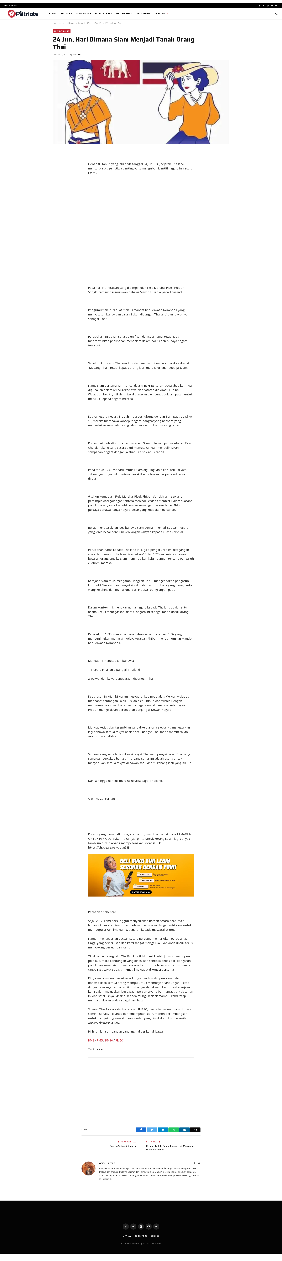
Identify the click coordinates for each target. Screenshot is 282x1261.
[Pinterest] (58, 178)
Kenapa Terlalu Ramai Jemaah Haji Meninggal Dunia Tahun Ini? (170, 1147)
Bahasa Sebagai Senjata (123, 1146)
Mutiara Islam (124, 13)
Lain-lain (160, 13)
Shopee (155, 1236)
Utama (52, 13)
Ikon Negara (144, 13)
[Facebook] (58, 158)
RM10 (109, 1040)
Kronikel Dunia (103, 13)
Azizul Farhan (78, 54)
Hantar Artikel (10, 5)
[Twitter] (58, 165)
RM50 (119, 1040)
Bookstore (141, 1236)
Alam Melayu (83, 13)
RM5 (100, 1040)
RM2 (91, 1040)
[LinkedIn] (58, 171)
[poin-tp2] (141, 895)
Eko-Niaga (66, 13)
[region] (169, 235)
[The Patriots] (23, 13)
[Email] (58, 185)
